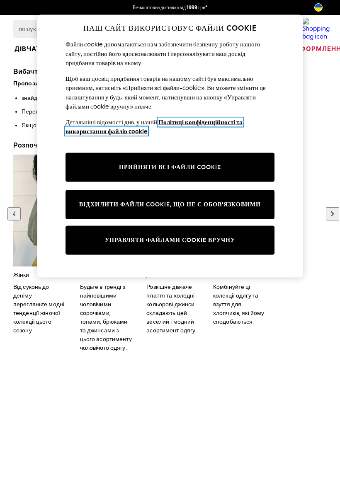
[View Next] (332, 213)
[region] (170, 146)
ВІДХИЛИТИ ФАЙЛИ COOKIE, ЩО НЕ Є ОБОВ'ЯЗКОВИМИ (170, 204)
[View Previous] (14, 213)
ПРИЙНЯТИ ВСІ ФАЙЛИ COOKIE (170, 167)
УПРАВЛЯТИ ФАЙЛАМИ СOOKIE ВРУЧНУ (170, 240)
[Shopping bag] (316, 29)
